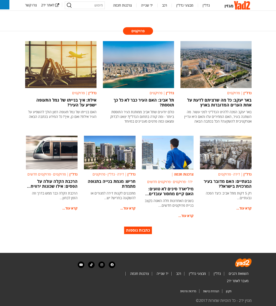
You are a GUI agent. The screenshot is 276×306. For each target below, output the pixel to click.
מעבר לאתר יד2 (238, 281)
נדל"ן (206, 5)
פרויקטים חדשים (159, 181)
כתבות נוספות (138, 230)
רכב (164, 5)
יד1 (190, 181)
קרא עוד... (244, 208)
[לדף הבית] (238, 5)
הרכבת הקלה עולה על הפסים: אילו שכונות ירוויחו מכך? (53, 183)
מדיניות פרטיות (188, 291)
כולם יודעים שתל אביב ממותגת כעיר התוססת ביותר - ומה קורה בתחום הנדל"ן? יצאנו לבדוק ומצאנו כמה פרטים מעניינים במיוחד (142, 117)
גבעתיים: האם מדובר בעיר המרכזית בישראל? (228, 183)
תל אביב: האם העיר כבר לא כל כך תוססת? (144, 102)
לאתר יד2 (47, 5)
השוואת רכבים (239, 273)
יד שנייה (147, 5)
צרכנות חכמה (122, 5)
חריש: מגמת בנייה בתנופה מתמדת (112, 183)
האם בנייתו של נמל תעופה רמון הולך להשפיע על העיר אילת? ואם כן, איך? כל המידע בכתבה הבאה (62, 114)
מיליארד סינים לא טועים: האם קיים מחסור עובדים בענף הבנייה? (171, 191)
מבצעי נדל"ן (184, 5)
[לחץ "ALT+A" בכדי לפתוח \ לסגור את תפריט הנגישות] (4, 4)
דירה (236, 174)
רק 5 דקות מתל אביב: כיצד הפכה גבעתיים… (229, 195)
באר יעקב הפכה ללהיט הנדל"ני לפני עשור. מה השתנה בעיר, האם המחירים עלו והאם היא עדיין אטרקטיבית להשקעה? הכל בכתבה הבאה (218, 117)
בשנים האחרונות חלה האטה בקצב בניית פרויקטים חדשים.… (169, 203)
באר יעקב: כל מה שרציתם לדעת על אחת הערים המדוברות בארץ (219, 102)
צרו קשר (31, 5)
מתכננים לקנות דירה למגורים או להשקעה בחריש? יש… (113, 195)
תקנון (229, 291)
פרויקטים (233, 93)
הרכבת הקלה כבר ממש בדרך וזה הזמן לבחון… (55, 195)
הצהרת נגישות (211, 291)
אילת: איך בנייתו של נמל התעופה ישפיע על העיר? (66, 102)
